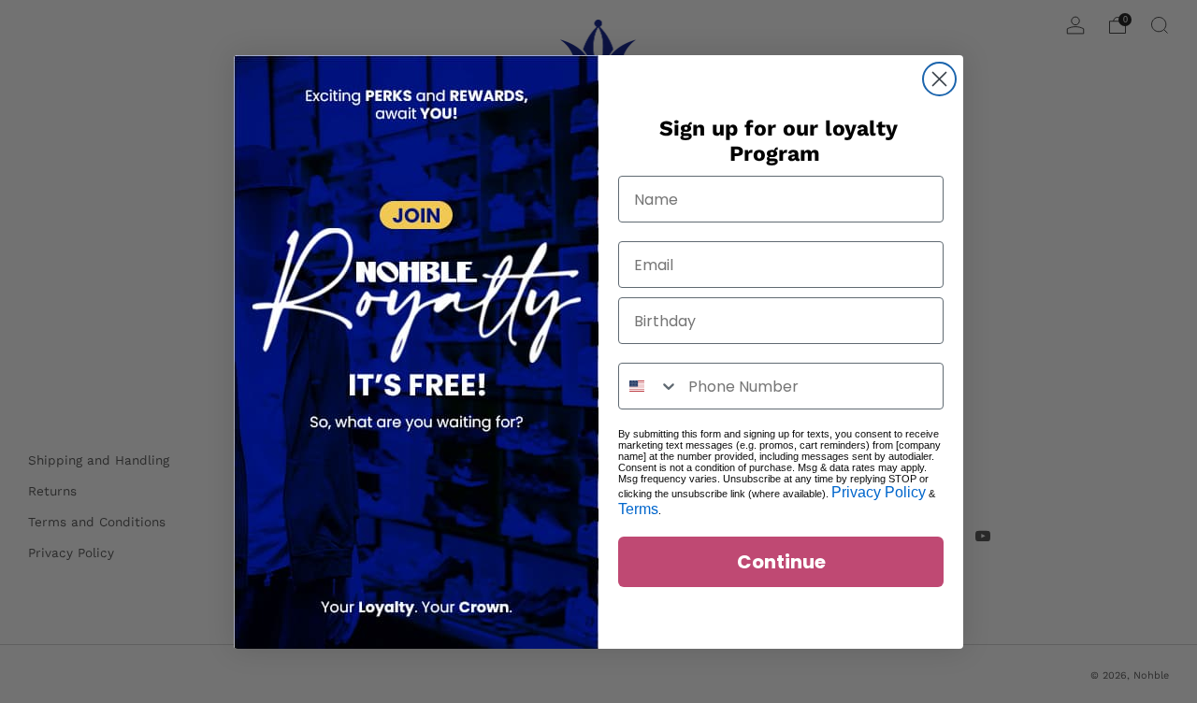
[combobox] (649, 386)
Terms (638, 509)
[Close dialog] (939, 79)
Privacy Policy (878, 492)
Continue (781, 562)
